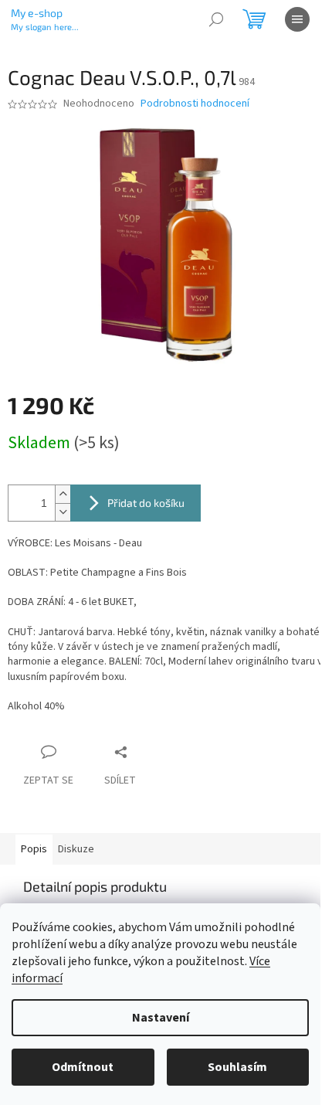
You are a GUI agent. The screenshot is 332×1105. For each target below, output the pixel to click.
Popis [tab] (34, 849)
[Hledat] (216, 19)
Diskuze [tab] (76, 849)
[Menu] (297, 19)
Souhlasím (237, 1067)
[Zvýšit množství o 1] (62, 494)
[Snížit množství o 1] (62, 512)
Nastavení (160, 1017)
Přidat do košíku (146, 502)
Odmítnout (82, 1067)
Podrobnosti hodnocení (195, 104)
